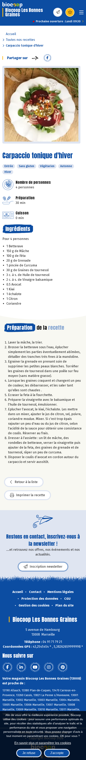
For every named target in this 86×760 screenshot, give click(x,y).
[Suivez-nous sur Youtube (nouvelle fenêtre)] (35, 667)
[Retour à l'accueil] (12, 5)
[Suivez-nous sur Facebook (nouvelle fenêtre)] (7, 667)
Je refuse (28, 753)
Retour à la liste (26, 482)
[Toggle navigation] (81, 13)
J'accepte (57, 753)
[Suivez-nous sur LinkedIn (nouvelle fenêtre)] (21, 667)
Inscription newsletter (46, 566)
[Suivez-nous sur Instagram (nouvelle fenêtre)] (49, 667)
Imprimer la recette (30, 495)
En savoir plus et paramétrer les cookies (42, 743)
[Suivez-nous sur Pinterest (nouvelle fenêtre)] (63, 667)
